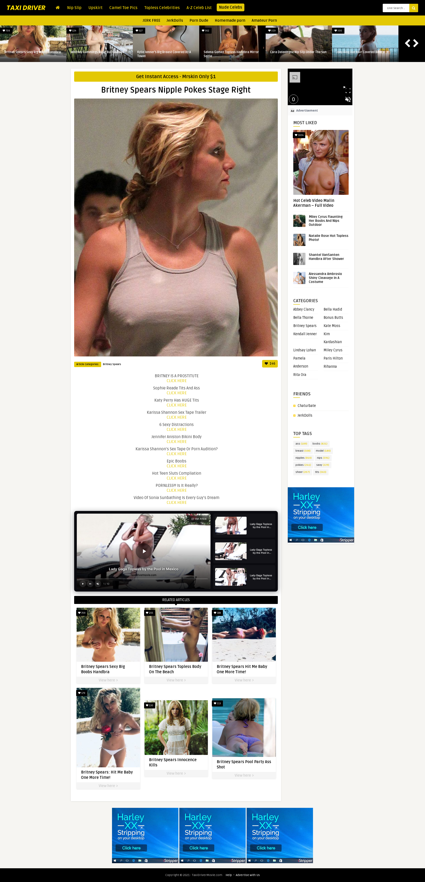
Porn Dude (198, 20)
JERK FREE (151, 20)
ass (301, 443)
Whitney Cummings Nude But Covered (206, 52)
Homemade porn (230, 20)
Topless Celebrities (162, 7)
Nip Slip (74, 7)
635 (49, 30)
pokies (303, 465)
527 (249, 30)
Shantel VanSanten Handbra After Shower (326, 257)
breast (303, 451)
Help (229, 875)
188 (218, 612)
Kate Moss (332, 326)
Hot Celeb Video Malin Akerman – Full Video (313, 203)
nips (323, 458)
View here (107, 680)
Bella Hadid (333, 309)
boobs (320, 443)
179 (83, 693)
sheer (303, 472)
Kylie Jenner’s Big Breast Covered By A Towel (273, 54)
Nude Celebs (230, 7)
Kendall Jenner (305, 334)
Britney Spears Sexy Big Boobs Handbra (141, 52)
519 (381, 30)
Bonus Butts (333, 317)
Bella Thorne (303, 317)
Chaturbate (307, 406)
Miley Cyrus (333, 350)
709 (116, 30)
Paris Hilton (333, 358)
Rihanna (330, 366)
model (323, 451)
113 (218, 703)
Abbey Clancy (303, 309)
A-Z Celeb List (199, 7)
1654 (300, 135)
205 (150, 612)
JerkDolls (175, 20)
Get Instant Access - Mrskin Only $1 (176, 76)
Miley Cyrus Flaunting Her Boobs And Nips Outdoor (326, 221)
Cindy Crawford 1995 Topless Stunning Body (74, 54)
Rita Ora (299, 375)
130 (150, 705)
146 (272, 364)
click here (177, 380)
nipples (304, 458)
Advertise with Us (248, 875)
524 (182, 30)
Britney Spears (112, 364)
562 (315, 30)
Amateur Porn (264, 20)
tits (320, 472)
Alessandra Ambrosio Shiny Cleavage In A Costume (325, 278)
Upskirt (95, 7)
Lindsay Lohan (304, 350)
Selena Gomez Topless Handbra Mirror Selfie (340, 54)
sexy (322, 465)
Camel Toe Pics (123, 7)
